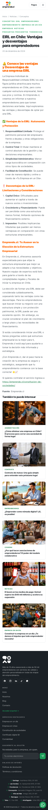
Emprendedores (30, 21)
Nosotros (6, 696)
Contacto (6, 705)
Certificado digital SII (10, 735)
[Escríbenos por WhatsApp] (42, 805)
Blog (4, 701)
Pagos (34, 5)
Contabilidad (7, 739)
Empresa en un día (32, 25)
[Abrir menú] (43, 5)
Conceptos (24, 16)
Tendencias (35, 32)
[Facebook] (4, 681)
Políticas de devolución (11, 767)
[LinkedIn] (16, 681)
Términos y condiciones (12, 771)
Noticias (13, 16)
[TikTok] (21, 681)
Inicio (4, 16)
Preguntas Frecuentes (15, 32)
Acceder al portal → (10, 711)
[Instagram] (10, 681)
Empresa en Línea (9, 726)
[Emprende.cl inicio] (8, 5)
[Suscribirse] (43, 756)
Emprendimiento (11, 25)
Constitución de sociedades (14, 730)
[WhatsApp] (27, 681)
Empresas (7, 28)
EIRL (18, 21)
